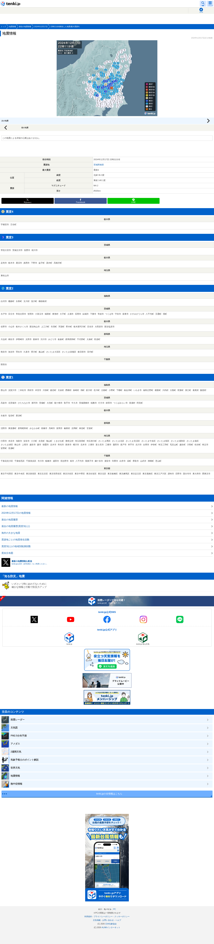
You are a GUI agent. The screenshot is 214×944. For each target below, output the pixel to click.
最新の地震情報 (9, 506)
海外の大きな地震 (10, 533)
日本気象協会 (111, 924)
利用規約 (88, 916)
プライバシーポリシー (103, 916)
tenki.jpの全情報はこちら (109, 793)
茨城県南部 (99, 165)
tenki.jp (11, 3)
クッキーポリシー (122, 916)
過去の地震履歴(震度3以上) (15, 526)
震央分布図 (7, 553)
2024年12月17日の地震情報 (16, 513)
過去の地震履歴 (9, 519)
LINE (133, 202)
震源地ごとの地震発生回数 (15, 539)
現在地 (201, 12)
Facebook (80, 202)
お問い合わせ (108, 920)
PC (114, 909)
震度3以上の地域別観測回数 (16, 546)
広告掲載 (97, 920)
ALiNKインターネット (111, 927)
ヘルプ (118, 920)
